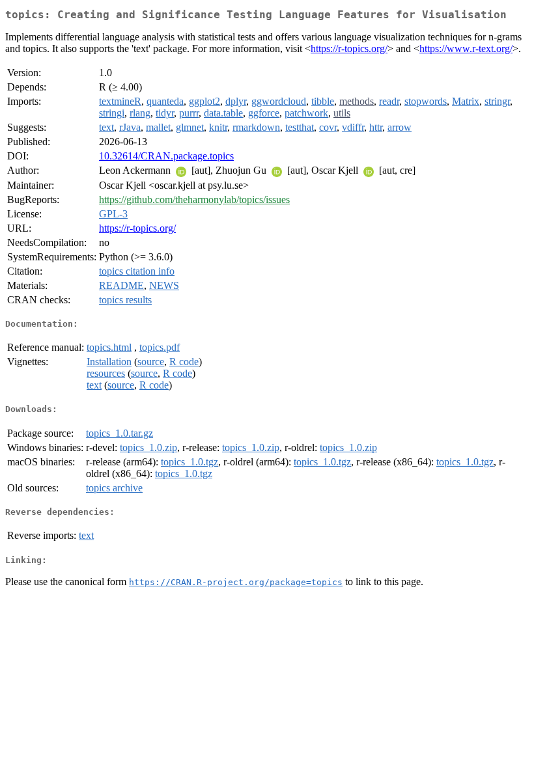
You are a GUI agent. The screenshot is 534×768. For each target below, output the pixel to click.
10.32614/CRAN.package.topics (166, 155)
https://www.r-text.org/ (466, 48)
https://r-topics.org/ (349, 48)
